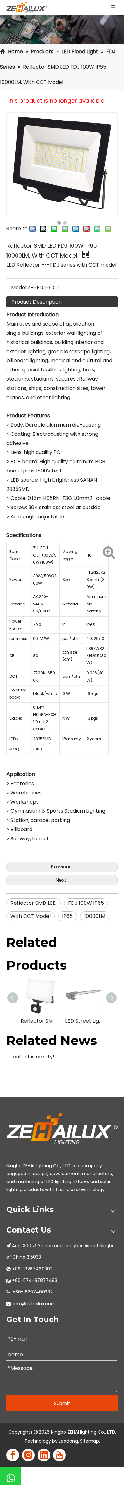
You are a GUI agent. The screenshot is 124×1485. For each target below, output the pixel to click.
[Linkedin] (44, 1455)
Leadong (68, 1441)
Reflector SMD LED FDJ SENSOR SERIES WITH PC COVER (40, 1021)
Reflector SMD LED (33, 903)
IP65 (67, 916)
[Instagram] (28, 1455)
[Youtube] (59, 1455)
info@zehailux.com (34, 1303)
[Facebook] (12, 1455)
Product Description (36, 301)
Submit (62, 1403)
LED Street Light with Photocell (84, 1021)
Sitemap (89, 1441)
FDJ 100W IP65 (86, 903)
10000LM (94, 916)
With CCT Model (30, 916)
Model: (19, 287)
